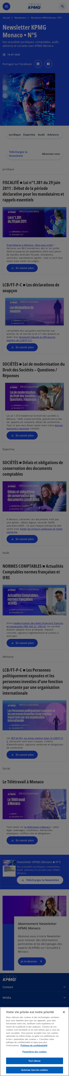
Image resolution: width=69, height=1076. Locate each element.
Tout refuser (34, 1061)
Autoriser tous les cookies (34, 1070)
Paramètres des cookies (34, 1052)
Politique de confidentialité (34, 1045)
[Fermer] (63, 1012)
